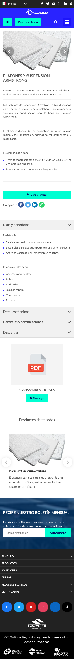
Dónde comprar (38, 194)
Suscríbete (58, 533)
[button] (9, 51)
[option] (37, 50)
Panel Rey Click (26, 21)
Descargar (38, 398)
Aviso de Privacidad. (37, 641)
